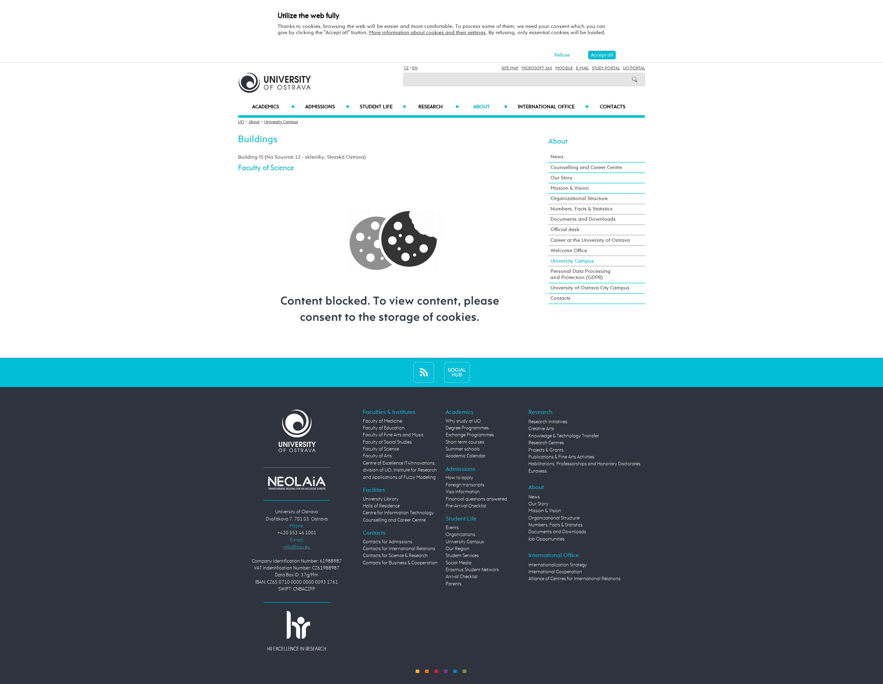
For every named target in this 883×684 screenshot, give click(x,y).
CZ (406, 68)
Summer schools (463, 449)
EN (414, 68)
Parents (454, 584)
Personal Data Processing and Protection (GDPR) (580, 274)
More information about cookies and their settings (427, 32)
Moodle (564, 68)
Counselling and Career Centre (586, 167)
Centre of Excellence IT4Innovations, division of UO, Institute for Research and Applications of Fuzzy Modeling (400, 470)
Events (452, 527)
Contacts (612, 107)
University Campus (281, 122)
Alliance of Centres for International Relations (574, 578)
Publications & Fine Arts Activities (561, 457)
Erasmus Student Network (472, 569)
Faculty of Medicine (382, 421)
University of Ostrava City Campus (589, 287)
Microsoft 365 (537, 68)
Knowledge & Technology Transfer (563, 436)
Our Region (457, 548)
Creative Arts (541, 428)
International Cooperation (555, 571)
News (557, 156)
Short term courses (465, 442)
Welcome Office (568, 250)
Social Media (459, 563)
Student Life (383, 107)
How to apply (459, 477)
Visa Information (463, 491)
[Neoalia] (296, 482)
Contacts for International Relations (399, 548)
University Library (381, 499)
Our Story (561, 177)
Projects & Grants (546, 450)
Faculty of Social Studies (387, 442)
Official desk (564, 229)
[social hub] (457, 372)
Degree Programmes (467, 428)
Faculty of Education (384, 428)
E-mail (582, 68)
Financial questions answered (476, 499)
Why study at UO (463, 421)
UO (241, 122)
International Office (553, 107)
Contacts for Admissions (387, 541)
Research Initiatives (547, 421)
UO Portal (634, 68)
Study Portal (606, 68)
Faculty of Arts (377, 456)
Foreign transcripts (465, 485)
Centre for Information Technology (398, 512)
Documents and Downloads (583, 219)
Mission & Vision (569, 188)
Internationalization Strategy (557, 565)
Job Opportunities (546, 539)
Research (438, 107)
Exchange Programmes (470, 435)
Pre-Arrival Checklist (466, 506)
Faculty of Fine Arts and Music (393, 435)
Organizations (460, 534)
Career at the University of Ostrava (590, 240)
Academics (273, 107)
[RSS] (423, 372)
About (490, 107)
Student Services (462, 555)
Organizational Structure (579, 198)
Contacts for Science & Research (395, 555)
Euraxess (537, 471)
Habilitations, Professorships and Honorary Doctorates (584, 464)
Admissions (327, 107)
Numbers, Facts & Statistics (581, 208)
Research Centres (546, 442)
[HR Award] (296, 630)
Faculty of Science (381, 449)
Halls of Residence (381, 506)
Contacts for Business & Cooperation (400, 563)
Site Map (510, 68)
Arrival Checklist (462, 576)
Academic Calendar (466, 456)
